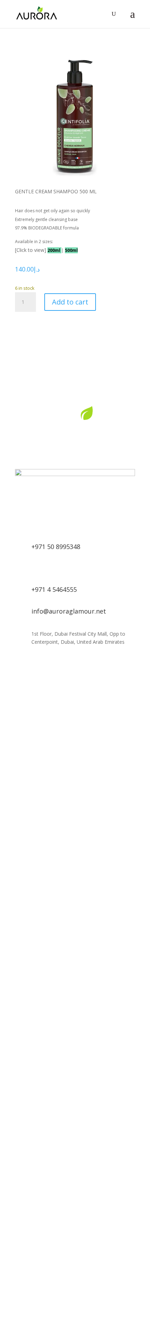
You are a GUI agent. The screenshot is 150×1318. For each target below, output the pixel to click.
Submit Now (107, 818)
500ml (71, 250)
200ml (54, 250)
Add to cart (70, 302)
